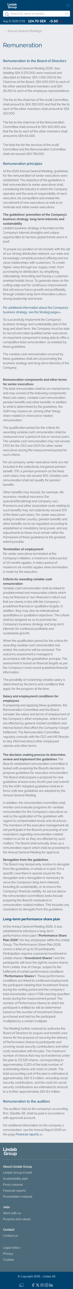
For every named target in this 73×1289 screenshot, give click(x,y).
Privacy (8, 1253)
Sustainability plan (15, 1178)
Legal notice (11, 1247)
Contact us (10, 1235)
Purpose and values (17, 1219)
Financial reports (14, 1190)
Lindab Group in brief (17, 1172)
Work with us (12, 1213)
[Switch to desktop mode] (21, 1284)
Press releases (13, 1184)
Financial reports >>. (29, 1134)
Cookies (8, 1259)
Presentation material (17, 1196)
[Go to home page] (12, 6)
